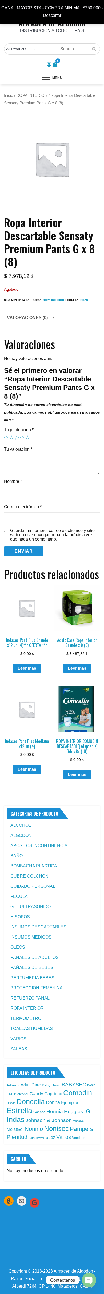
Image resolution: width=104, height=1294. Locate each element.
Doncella (31, 1102)
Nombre (13, 481)
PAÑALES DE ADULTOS (34, 957)
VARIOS (18, 1038)
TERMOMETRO (25, 1018)
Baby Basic (51, 1085)
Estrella (19, 1110)
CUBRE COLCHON (29, 876)
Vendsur (78, 1138)
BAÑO (16, 855)
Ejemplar (70, 1102)
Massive (78, 1121)
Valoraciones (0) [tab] (27, 317)
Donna (53, 1102)
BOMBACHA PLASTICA (33, 866)
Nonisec (56, 1128)
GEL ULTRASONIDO (30, 906)
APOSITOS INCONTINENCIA (38, 845)
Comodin (77, 1093)
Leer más (27, 668)
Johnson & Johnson (49, 1120)
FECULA (19, 896)
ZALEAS (18, 1049)
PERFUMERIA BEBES (32, 977)
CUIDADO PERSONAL (32, 886)
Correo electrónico (23, 506)
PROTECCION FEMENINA (36, 988)
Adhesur (13, 1085)
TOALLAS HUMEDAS (31, 1028)
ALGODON (21, 835)
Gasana (39, 1112)
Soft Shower (36, 1137)
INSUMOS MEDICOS (30, 937)
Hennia (54, 1111)
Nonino (34, 1128)
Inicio (8, 95)
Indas (84, 299)
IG (87, 1111)
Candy (36, 1093)
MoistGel (15, 1129)
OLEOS (17, 947)
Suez (50, 1137)
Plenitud (17, 1137)
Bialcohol (21, 1094)
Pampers (81, 1128)
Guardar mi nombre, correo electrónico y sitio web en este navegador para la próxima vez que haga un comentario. (52, 535)
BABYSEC (74, 1085)
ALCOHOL (20, 825)
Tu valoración (18, 449)
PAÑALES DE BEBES (31, 967)
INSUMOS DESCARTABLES (38, 927)
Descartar (52, 15)
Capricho (53, 1093)
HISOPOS (20, 916)
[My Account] (49, 64)
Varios (63, 1137)
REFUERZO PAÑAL (30, 998)
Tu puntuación (19, 429)
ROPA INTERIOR (31, 95)
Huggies (73, 1111)
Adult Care (31, 1085)
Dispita (11, 1103)
